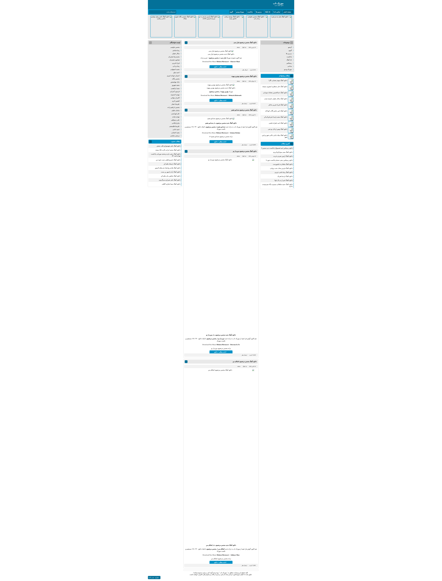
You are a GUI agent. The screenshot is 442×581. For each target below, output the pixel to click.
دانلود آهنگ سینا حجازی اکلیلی (171, 184)
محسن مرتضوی (214, 58)
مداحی (290, 66)
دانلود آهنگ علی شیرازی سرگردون (169, 180)
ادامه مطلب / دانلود (220, 67)
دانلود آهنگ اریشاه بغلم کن (172, 164)
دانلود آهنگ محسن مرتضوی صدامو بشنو (244, 110)
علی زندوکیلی (175, 120)
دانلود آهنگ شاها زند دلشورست (283, 164)
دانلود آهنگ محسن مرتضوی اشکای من (245, 361)
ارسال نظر (245, 69)
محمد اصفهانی (175, 69)
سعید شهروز (176, 85)
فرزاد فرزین (176, 63)
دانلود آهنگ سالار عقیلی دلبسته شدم (276, 99)
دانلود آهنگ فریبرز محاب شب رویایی (281, 168)
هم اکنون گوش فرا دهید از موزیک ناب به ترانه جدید (241, 127)
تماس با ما (277, 12)
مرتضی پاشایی (175, 136)
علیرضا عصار (176, 104)
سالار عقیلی (176, 53)
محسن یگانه (176, 79)
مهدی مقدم (176, 117)
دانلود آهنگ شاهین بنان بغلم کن (170, 176)
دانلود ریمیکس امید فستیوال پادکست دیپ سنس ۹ (277, 148)
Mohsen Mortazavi (223, 61)
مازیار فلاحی (176, 123)
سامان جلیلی (176, 110)
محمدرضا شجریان (174, 57)
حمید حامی (176, 129)
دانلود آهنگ (230, 54)
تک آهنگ (267, 12)
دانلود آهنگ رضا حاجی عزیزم (284, 172)
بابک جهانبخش (175, 82)
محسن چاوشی (175, 47)
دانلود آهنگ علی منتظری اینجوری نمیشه (274, 86)
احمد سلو (177, 72)
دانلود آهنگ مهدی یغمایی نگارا (278, 80)
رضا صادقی (176, 50)
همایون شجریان (175, 60)
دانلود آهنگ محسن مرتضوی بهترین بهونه (244, 76)
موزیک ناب (223, 573)
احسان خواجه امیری (173, 76)
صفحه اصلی (287, 12)
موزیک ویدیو (240, 12)
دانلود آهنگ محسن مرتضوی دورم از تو (245, 151)
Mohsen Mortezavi (222, 133)
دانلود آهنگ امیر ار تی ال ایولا (284, 180)
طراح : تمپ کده (154, 577)
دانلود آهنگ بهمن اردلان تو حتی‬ (277, 129)
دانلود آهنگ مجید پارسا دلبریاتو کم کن (275, 117)
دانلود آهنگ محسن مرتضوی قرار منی (245, 42)
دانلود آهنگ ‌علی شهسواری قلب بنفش (168, 146)
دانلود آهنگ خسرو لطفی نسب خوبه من (168, 160)
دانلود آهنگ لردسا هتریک (285, 176)
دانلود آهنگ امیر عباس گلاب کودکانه (276, 111)
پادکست (250, 12)
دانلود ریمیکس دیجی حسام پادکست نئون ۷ (279, 160)
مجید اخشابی (175, 132)
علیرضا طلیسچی (174, 126)
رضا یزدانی (176, 66)
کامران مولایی (175, 98)
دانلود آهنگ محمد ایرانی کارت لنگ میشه (167, 150)
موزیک (231, 91)
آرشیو (290, 47)
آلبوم (231, 12)
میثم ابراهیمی (175, 88)
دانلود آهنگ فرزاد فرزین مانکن (277, 105)
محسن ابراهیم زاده (173, 107)
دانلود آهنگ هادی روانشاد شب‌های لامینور (167, 168)
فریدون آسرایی (175, 91)
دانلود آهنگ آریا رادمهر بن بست (170, 172)
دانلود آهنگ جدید (231, 123)
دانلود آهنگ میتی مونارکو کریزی (283, 152)
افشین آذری (176, 101)
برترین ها (259, 12)
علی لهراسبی (175, 113)
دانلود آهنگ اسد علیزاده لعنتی (278, 123)
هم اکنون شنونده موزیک (234, 58)
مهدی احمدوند (175, 95)
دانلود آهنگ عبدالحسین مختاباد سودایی (275, 92)
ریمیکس (289, 63)
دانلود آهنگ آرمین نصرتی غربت (283, 156)
